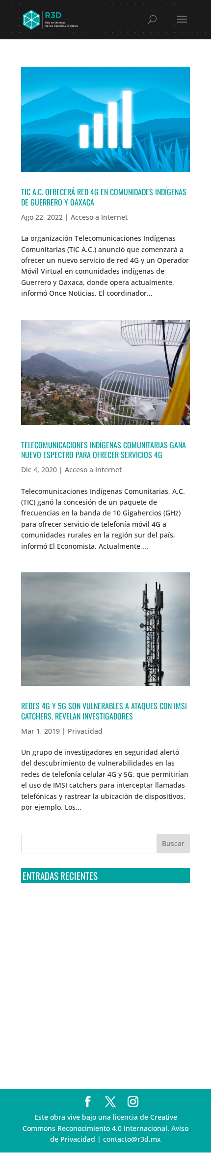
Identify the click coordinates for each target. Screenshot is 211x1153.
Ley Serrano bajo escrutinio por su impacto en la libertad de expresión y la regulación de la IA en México (101, 1007)
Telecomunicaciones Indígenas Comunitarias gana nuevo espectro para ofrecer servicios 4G (103, 450)
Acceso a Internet (99, 217)
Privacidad (85, 731)
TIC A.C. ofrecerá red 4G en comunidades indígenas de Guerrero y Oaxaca (103, 197)
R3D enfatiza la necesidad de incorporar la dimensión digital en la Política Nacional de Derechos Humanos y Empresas (92, 1043)
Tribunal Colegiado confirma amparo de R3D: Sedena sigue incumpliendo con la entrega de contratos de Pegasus (96, 908)
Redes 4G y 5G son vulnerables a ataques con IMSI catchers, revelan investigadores (104, 711)
